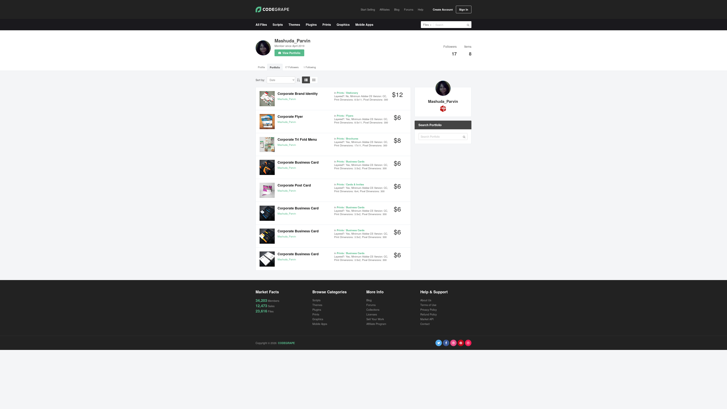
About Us (425, 300)
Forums (371, 305)
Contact (425, 324)
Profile (261, 67)
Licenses (371, 314)
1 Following (309, 67)
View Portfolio (291, 53)
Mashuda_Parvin (292, 40)
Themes (317, 305)
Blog (369, 300)
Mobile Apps (319, 324)
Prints (315, 314)
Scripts (316, 300)
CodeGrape (286, 343)
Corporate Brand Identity (298, 93)
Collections (372, 309)
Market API (427, 319)
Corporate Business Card (298, 162)
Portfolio (275, 67)
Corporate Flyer (290, 116)
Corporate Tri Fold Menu (297, 139)
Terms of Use (428, 305)
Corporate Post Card (294, 185)
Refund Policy (428, 314)
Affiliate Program (376, 324)
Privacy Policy (428, 309)
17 (454, 53)
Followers (450, 47)
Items (467, 47)
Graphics (317, 319)
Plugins (316, 309)
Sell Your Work (375, 319)
